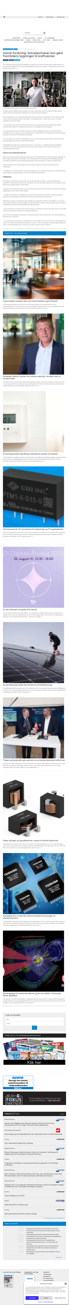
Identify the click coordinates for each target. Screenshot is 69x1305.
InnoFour (7, 1139)
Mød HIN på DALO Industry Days (16, 1205)
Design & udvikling (8, 49)
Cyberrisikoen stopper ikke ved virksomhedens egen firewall (30, 301)
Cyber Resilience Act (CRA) (14, 1196)
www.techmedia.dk (48, 1280)
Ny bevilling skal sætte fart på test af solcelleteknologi (27, 685)
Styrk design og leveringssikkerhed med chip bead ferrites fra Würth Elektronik (33, 1134)
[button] (65, 1284)
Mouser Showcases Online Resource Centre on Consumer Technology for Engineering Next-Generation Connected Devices (31, 1153)
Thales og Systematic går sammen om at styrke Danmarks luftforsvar (34, 760)
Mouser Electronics (10, 1119)
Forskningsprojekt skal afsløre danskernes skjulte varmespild (30, 454)
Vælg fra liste (60, 1298)
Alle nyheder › (59, 1257)
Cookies (40, 1301)
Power (15, 49)
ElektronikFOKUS (34, 24)
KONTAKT (40, 17)
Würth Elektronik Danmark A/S (13, 1130)
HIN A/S (7, 1201)
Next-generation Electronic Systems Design (21, 1214)
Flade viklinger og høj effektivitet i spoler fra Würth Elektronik (30, 840)
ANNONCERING (50, 17)
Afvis (46, 1298)
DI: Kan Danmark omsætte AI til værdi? (20, 609)
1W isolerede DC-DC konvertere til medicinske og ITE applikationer (33, 529)
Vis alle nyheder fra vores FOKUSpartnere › (54, 1218)
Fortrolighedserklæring (48, 1301)
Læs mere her (54, 1100)
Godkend (32, 1298)
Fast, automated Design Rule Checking (19, 1143)
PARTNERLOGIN (60, 17)
